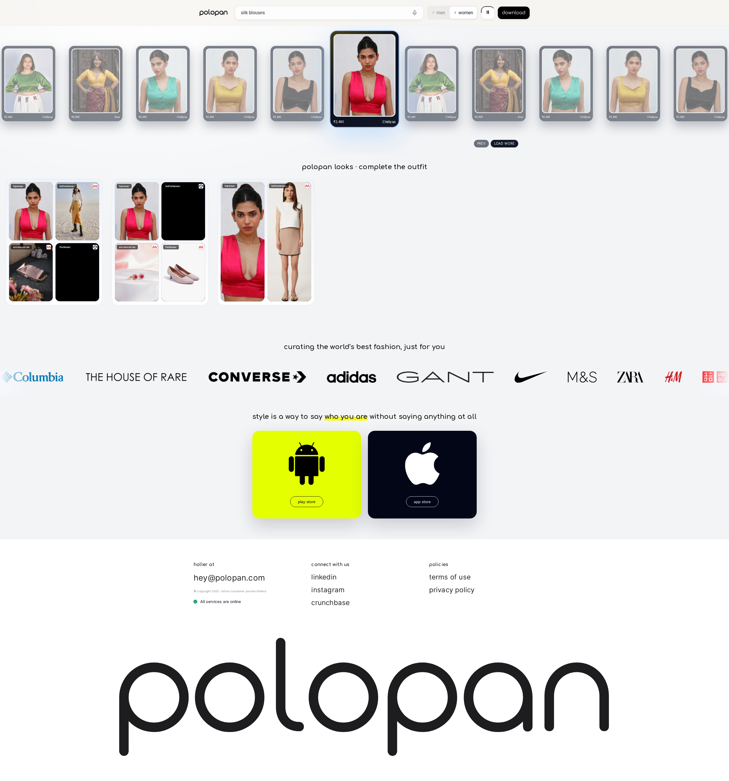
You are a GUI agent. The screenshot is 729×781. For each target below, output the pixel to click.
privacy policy (452, 590)
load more (504, 143)
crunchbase (330, 602)
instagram (328, 590)
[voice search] (414, 13)
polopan (213, 12)
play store (307, 501)
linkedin (324, 577)
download (513, 12)
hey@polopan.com (229, 578)
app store (422, 501)
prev (481, 143)
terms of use (450, 577)
